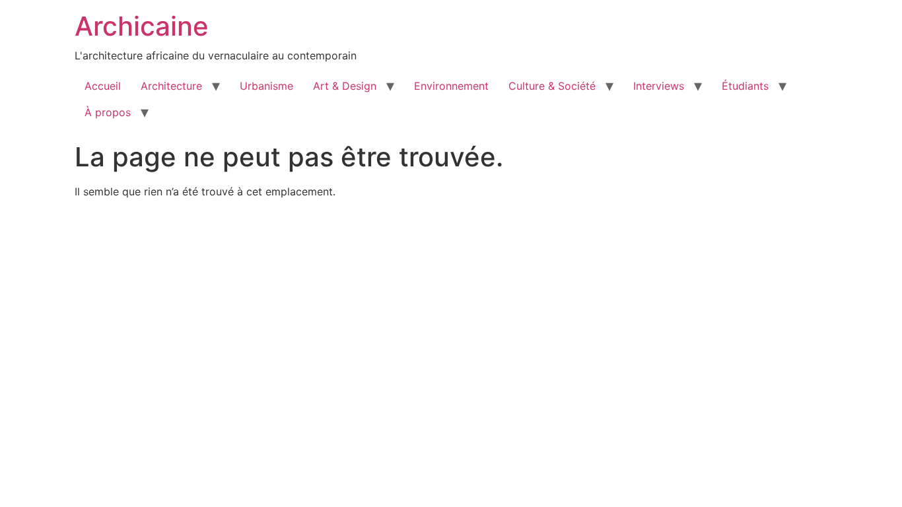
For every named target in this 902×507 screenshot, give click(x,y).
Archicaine (142, 26)
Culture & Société (552, 85)
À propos (108, 112)
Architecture (171, 85)
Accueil (103, 85)
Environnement (451, 85)
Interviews (658, 85)
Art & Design (344, 85)
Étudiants (745, 85)
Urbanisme (266, 85)
